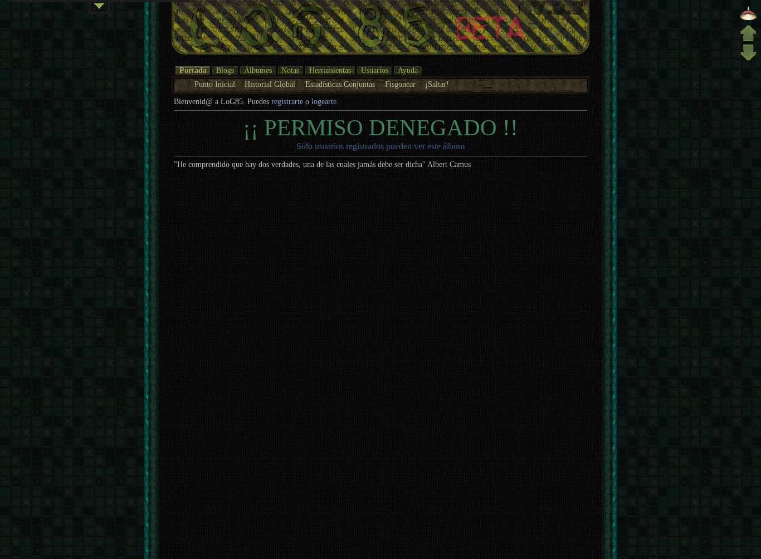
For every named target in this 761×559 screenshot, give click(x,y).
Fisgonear (400, 84)
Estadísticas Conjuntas (340, 84)
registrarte (287, 101)
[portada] (748, 19)
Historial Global (270, 84)
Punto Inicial (214, 84)
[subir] (748, 39)
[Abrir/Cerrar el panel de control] (99, 8)
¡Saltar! (437, 84)
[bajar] (748, 59)
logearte (323, 101)
